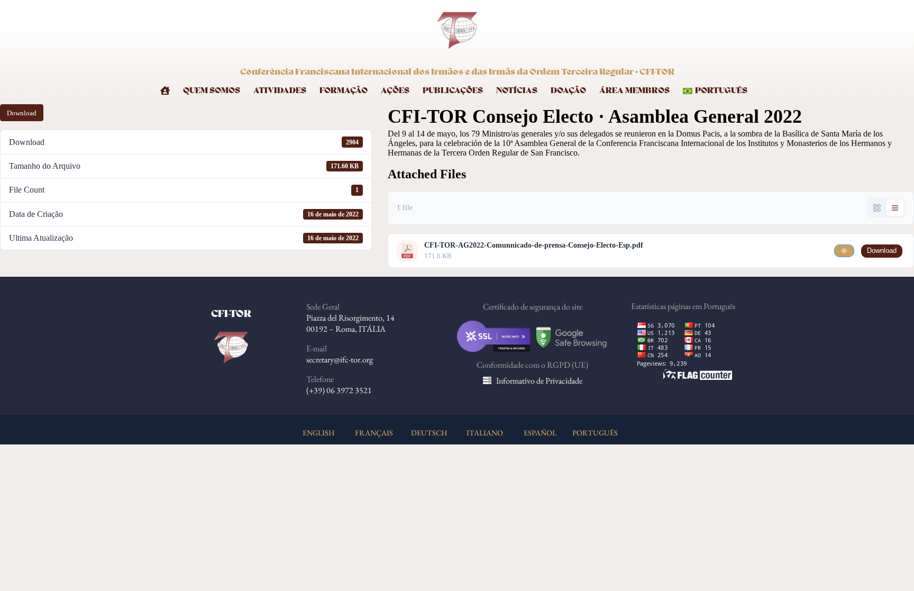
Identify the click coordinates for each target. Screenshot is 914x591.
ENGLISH (319, 433)
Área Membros (634, 91)
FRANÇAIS (374, 433)
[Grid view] (877, 207)
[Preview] (844, 250)
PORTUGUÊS (595, 433)
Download (21, 113)
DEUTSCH (429, 433)
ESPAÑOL (540, 433)
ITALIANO (485, 433)
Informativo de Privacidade (539, 380)
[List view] (894, 207)
